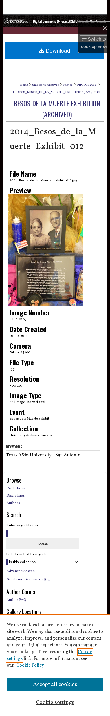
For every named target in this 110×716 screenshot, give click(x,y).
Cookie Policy (30, 665)
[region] (55, 665)
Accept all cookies (55, 684)
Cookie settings (55, 702)
